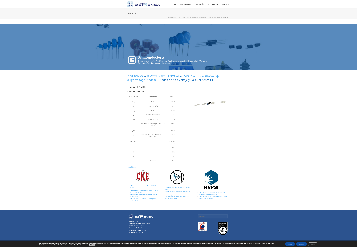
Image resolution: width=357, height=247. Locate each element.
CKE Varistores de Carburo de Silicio (141, 199)
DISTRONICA (135, 76)
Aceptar (290, 244)
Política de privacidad (267, 243)
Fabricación (199, 4)
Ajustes (313, 244)
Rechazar (301, 244)
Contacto (225, 4)
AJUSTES (92, 245)
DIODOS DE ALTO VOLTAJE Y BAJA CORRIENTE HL (206, 17)
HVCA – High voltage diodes (182, 17)
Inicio (174, 4)
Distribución (213, 4)
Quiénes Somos (185, 4)
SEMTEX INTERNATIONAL (163, 76)
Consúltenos (131, 167)
